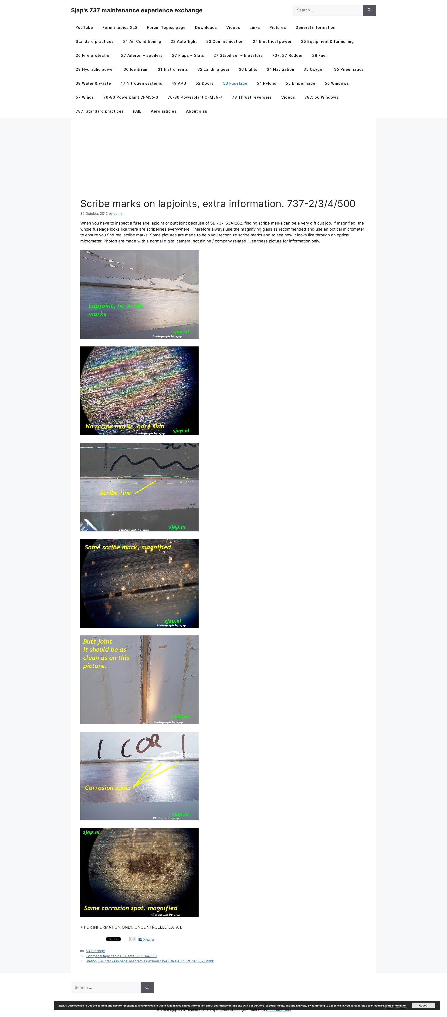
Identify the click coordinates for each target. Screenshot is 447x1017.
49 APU (179, 83)
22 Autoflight (184, 41)
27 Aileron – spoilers (142, 55)
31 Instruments (173, 69)
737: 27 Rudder (287, 55)
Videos (233, 27)
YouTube (84, 27)
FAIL (137, 111)
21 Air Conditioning (142, 41)
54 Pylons (266, 83)
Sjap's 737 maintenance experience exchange (137, 10)
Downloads (206, 27)
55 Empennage (300, 83)
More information (395, 1005)
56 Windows (337, 83)
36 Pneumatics (349, 69)
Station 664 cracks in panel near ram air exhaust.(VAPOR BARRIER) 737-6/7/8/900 (150, 961)
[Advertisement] (220, 160)
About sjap (196, 111)
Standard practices (95, 41)
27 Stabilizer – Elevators (238, 55)
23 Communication (225, 41)
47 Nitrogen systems (141, 83)
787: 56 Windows (322, 97)
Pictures (277, 27)
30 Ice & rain (136, 69)
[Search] (369, 10)
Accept (423, 1005)
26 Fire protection (94, 55)
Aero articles (164, 111)
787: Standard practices (100, 111)
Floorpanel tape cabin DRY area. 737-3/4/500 (121, 956)
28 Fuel (319, 55)
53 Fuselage (235, 83)
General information (315, 27)
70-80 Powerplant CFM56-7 (195, 97)
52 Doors (205, 83)
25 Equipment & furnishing (327, 41)
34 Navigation (280, 69)
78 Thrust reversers (252, 97)
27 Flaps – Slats (188, 55)
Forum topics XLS (120, 27)
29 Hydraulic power (95, 69)
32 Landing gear (213, 69)
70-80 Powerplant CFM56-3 (130, 97)
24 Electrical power (272, 41)
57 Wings (85, 97)
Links (255, 27)
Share (148, 939)
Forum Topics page (166, 27)
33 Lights (248, 69)
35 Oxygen (314, 69)
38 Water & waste (93, 83)
